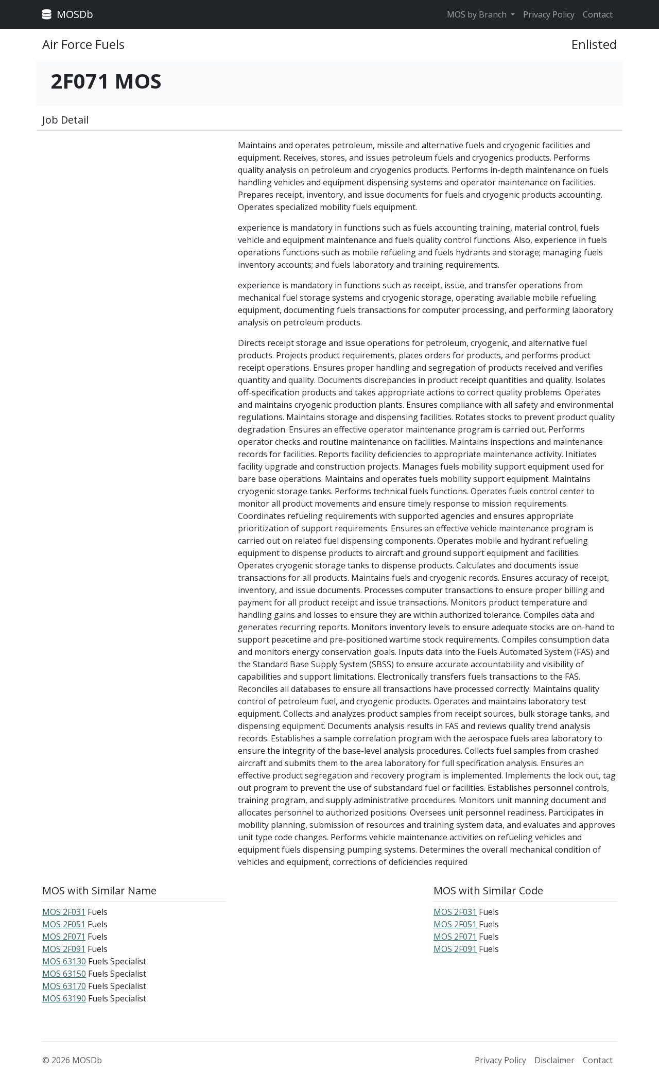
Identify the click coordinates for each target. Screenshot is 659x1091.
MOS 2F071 (63, 936)
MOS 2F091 (63, 949)
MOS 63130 (64, 961)
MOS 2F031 (63, 911)
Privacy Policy (549, 14)
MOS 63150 (64, 973)
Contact (598, 14)
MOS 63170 (64, 986)
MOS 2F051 (63, 924)
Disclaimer (554, 1060)
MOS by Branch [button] (478, 14)
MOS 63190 (64, 998)
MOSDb (73, 14)
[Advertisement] (134, 211)
